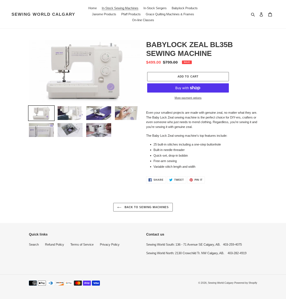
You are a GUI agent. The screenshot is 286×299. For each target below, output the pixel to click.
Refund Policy (54, 244)
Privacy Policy (110, 244)
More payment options (188, 97)
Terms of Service (82, 244)
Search (34, 244)
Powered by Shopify (245, 282)
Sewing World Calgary (43, 14)
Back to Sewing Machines (146, 207)
